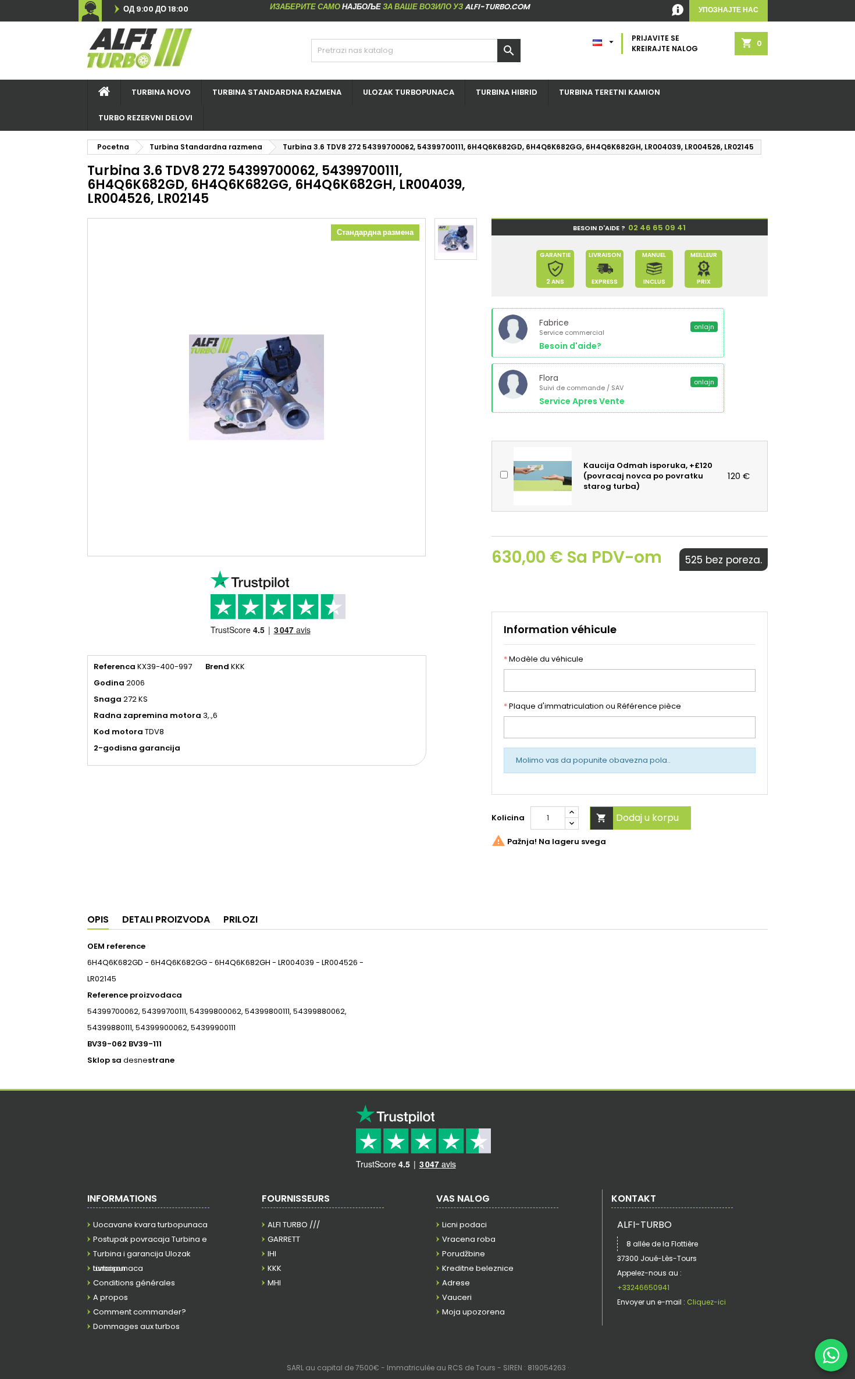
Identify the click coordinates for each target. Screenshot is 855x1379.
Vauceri (457, 1297)
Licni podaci (464, 1224)
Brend (217, 667)
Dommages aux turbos (136, 1326)
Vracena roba (469, 1239)
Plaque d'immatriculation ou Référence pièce (592, 706)
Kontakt (633, 1198)
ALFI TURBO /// (294, 1224)
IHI (272, 1253)
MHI (274, 1282)
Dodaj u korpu (637, 817)
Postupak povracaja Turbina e (150, 1239)
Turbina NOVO (161, 92)
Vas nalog (463, 1198)
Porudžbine (463, 1253)
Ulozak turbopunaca (408, 92)
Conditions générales (134, 1282)
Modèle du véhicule (543, 659)
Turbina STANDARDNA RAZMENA (276, 92)
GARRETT (284, 1239)
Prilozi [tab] (240, 919)
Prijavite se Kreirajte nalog (665, 43)
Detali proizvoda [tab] (166, 919)
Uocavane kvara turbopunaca (150, 1224)
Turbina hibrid (506, 92)
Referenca (115, 667)
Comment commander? (139, 1311)
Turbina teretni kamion (609, 92)
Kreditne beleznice (478, 1268)
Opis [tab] (98, 919)
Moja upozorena (473, 1311)
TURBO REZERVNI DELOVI (145, 117)
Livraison (109, 1268)
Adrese (456, 1282)
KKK (275, 1268)
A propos (110, 1297)
